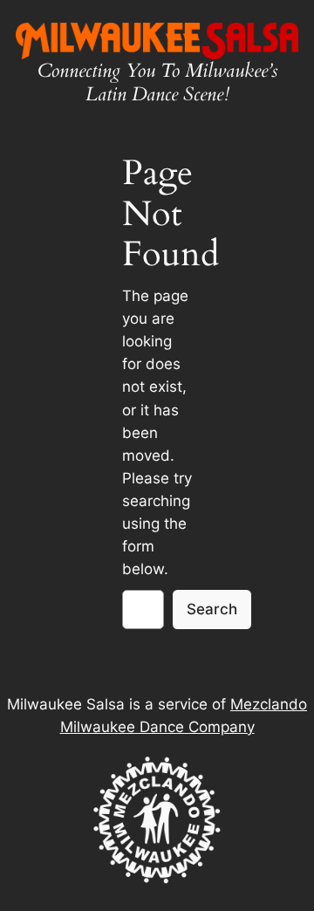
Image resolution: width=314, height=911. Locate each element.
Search (212, 609)
